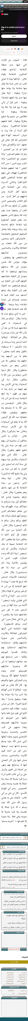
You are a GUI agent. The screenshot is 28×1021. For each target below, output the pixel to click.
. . (1, 1019)
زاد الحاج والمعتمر (21, 981)
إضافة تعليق (13, 962)
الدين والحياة (10, 979)
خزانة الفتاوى (10, 975)
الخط (7, 49)
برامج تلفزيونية (22, 977)
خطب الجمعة (22, 979)
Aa (14, 53)
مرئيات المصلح (23, 5)
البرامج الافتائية (9, 981)
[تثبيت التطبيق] (1, 308)
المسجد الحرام (10, 973)
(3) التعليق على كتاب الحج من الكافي (14, 859)
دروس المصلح (15, 5)
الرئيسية (24, 973)
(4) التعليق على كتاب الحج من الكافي (14, 855)
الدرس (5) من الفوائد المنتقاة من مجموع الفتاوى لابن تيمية (16, 848)
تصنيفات (23, 983)
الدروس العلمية (9, 983)
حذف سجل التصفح (13, 949)
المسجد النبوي (22, 975)
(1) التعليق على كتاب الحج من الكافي (13, 868)
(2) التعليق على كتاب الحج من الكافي (14, 864)
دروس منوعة (8, 5)
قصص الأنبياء (10, 977)
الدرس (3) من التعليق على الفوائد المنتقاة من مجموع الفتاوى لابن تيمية (11, 839)
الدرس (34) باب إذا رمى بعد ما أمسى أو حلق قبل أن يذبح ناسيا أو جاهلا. (15, 928)
